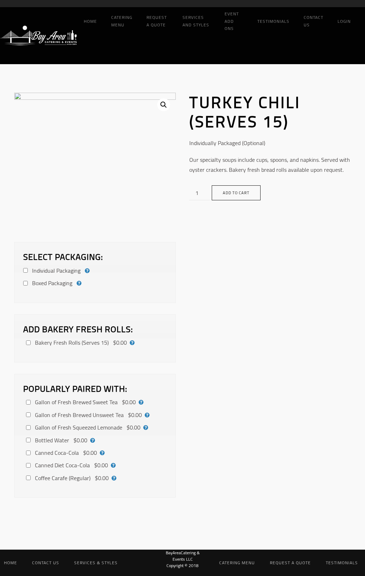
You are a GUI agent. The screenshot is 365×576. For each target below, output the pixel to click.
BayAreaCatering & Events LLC (183, 556)
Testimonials (273, 21)
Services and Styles (195, 21)
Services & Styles (96, 563)
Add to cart (236, 192)
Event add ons (232, 21)
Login (344, 21)
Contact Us (313, 21)
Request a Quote (156, 21)
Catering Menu (121, 21)
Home (90, 21)
